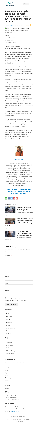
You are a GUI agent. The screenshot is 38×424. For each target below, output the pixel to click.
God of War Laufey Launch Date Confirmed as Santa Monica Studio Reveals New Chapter (24, 234)
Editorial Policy (10, 351)
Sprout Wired (18, 416)
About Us (9, 342)
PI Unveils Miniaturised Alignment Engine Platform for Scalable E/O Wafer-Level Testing (25, 210)
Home (8, 313)
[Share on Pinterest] (14, 198)
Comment (8, 255)
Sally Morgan (9, 25)
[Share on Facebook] (9, 198)
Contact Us (9, 334)
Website (7, 291)
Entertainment (10, 328)
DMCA (8, 348)
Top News (9, 316)
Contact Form (15, 411)
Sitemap (25, 416)
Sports (8, 325)
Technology (27, 25)
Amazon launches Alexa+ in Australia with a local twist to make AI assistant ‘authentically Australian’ (19, 222)
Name (7, 276)
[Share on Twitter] (11, 198)
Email (7, 283)
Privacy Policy (10, 354)
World (8, 319)
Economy (9, 331)
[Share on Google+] (17, 198)
